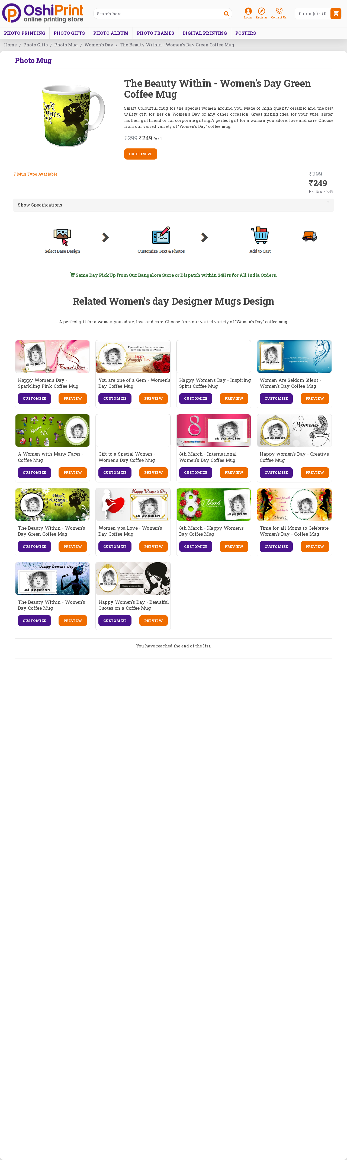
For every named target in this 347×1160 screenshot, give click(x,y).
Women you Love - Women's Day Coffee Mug (130, 531)
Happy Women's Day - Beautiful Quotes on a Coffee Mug (133, 605)
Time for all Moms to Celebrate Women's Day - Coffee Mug (294, 531)
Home (10, 44)
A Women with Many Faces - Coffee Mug (50, 457)
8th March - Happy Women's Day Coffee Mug (211, 531)
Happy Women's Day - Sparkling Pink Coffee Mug (48, 383)
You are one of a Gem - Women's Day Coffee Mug (134, 383)
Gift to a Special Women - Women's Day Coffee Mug (126, 457)
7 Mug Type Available (35, 174)
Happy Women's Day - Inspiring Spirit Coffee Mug (215, 383)
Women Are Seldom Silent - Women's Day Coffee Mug (290, 383)
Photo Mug (66, 44)
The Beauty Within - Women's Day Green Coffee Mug (51, 531)
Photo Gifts (35, 44)
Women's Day (98, 44)
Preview (72, 398)
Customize (140, 153)
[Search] (226, 13)
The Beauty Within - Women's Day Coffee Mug (51, 605)
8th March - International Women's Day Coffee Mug (208, 457)
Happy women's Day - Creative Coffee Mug (294, 457)
